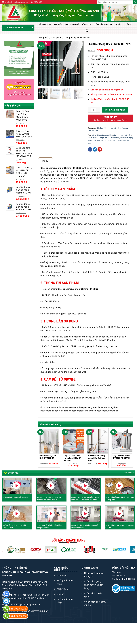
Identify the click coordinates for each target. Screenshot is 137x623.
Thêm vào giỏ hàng (115, 110)
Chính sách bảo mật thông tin (94, 575)
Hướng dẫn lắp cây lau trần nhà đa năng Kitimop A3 (49, 526)
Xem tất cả (128, 473)
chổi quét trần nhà (100, 140)
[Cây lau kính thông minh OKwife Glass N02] (97, 441)
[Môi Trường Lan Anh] (69, 12)
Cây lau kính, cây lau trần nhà (108, 128)
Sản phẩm (56, 37)
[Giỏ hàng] (86, 31)
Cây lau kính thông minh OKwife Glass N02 (96, 457)
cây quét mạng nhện (96, 138)
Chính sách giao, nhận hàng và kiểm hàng (93, 585)
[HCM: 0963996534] (6, 616)
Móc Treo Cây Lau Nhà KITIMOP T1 (47, 456)
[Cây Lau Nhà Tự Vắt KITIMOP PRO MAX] (122, 441)
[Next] (79, 63)
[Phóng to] (41, 83)
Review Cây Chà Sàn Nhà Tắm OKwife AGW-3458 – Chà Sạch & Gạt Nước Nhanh (85, 499)
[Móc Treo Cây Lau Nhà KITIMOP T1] (49, 441)
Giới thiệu (58, 24)
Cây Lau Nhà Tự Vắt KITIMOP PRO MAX (121, 456)
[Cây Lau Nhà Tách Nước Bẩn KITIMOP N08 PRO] (73, 441)
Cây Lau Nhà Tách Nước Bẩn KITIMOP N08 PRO (72, 457)
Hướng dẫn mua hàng (103, 24)
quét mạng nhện (115, 140)
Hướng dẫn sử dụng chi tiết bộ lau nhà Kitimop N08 (119, 498)
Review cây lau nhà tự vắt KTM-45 (15, 497)
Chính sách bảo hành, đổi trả (95, 603)
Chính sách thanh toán (93, 595)
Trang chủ (46, 24)
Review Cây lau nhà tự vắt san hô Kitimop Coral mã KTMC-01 (49, 498)
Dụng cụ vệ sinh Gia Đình (77, 37)
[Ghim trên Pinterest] (100, 149)
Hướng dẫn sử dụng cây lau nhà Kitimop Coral (14, 526)
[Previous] (42, 63)
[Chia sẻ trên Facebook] (90, 149)
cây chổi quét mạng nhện (102, 135)
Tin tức (118, 24)
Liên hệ (129, 24)
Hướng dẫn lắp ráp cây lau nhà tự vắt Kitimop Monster (84, 526)
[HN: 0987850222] (6, 609)
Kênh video (86, 24)
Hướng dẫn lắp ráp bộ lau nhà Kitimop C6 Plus (119, 526)
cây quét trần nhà (112, 138)
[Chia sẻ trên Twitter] (95, 149)
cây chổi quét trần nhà (122, 135)
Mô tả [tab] (45, 161)
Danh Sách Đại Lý (72, 24)
